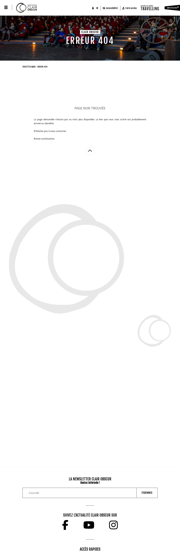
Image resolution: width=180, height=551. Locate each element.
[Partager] (97, 8)
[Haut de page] (90, 151)
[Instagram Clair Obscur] (113, 525)
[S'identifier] (93, 8)
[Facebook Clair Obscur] (65, 525)
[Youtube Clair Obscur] (88, 525)
